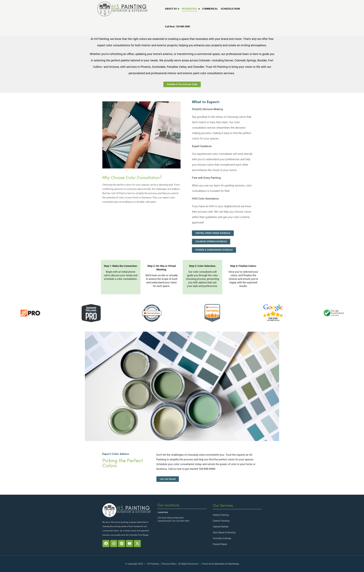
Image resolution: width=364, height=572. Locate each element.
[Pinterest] (121, 543)
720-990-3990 (207, 468)
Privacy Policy (169, 563)
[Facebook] (105, 543)
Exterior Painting (221, 520)
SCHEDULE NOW (230, 9)
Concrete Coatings (222, 538)
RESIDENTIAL (189, 9)
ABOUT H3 (171, 9)
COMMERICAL (210, 9)
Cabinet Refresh (221, 526)
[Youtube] (129, 543)
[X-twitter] (137, 543)
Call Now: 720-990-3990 (177, 26)
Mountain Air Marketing (227, 563)
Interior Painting (221, 515)
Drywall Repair (220, 544)
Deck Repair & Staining (224, 532)
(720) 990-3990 (182, 521)
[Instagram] (113, 543)
